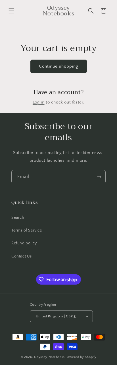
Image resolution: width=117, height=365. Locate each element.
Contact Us (21, 256)
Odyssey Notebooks (49, 357)
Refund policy (24, 243)
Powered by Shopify (81, 357)
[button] (11, 11)
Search (17, 217)
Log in (39, 102)
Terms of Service (26, 230)
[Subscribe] (99, 176)
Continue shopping (58, 66)
